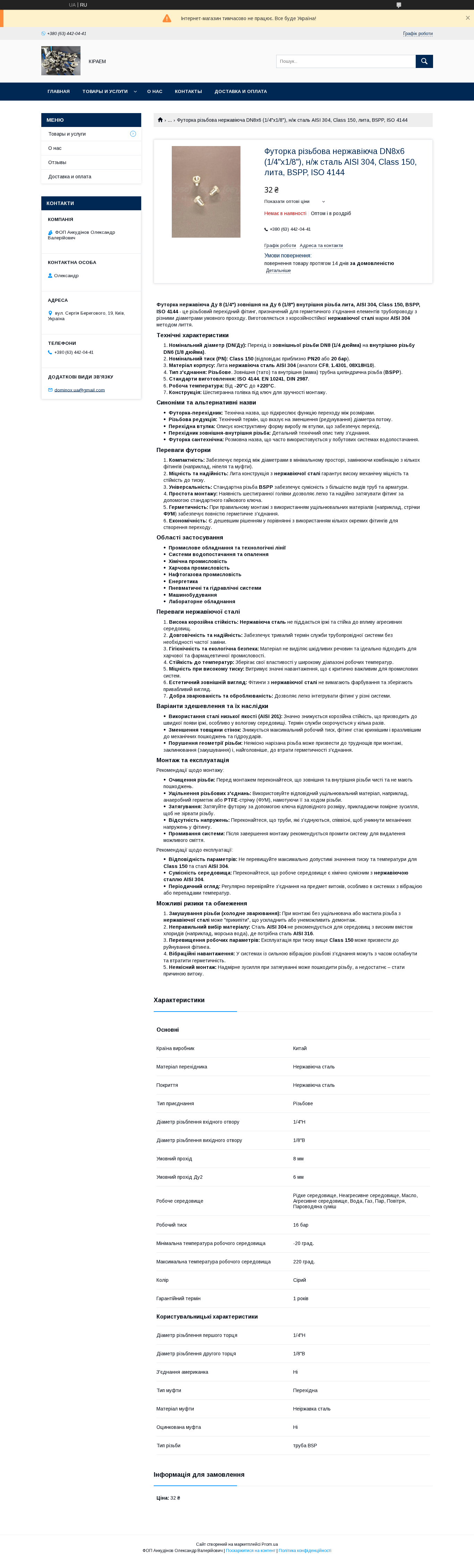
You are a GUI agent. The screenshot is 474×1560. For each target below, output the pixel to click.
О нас (154, 91)
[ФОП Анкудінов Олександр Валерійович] (61, 73)
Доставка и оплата (240, 91)
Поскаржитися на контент (251, 1550)
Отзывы (57, 162)
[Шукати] (424, 61)
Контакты (188, 91)
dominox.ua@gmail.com (79, 389)
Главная (59, 91)
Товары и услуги (105, 91)
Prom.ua (270, 1544)
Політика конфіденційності (305, 1550)
